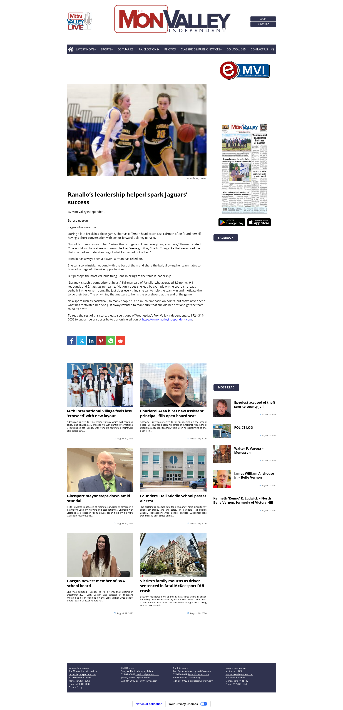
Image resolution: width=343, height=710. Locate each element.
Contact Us (259, 49)
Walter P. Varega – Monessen (249, 450)
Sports (106, 49)
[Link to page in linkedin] (91, 340)
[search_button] (273, 49)
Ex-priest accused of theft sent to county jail (254, 404)
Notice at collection (149, 704)
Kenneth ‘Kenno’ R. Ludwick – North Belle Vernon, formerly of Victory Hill (243, 500)
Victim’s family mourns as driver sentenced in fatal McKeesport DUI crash (172, 585)
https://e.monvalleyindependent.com (167, 319)
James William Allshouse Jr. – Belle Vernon (254, 475)
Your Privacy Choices (183, 704)
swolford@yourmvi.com (147, 674)
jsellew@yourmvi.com (146, 680)
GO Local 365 (236, 49)
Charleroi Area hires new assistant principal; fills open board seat (172, 413)
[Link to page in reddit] (120, 340)
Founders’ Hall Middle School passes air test (173, 498)
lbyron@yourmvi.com (198, 674)
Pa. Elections (148, 49)
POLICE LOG (243, 427)
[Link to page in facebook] (71, 340)
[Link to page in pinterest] (101, 340)
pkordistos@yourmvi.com (200, 680)
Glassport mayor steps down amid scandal (98, 498)
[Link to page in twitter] (81, 340)
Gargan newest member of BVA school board (96, 583)
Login (263, 18)
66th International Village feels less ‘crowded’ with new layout (99, 413)
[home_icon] (70, 49)
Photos (170, 49)
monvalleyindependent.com (82, 674)
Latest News (85, 49)
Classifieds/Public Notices (200, 49)
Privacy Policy (75, 687)
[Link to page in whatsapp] (110, 340)
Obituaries (125, 49)
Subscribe (263, 24)
